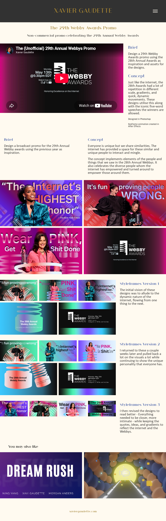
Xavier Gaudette (83, 10)
